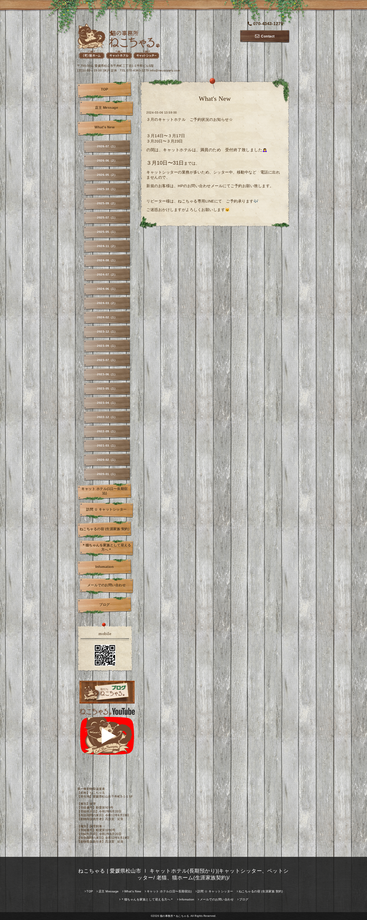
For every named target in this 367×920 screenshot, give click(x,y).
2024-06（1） (107, 289)
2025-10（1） (107, 189)
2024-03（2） (107, 303)
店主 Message (106, 108)
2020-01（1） (107, 474)
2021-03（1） (107, 445)
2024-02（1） (107, 317)
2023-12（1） (107, 331)
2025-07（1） (107, 217)
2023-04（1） (107, 402)
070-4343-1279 (268, 23)
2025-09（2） (107, 203)
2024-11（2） (107, 246)
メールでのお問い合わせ (106, 585)
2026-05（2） (107, 175)
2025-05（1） (107, 232)
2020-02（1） (107, 459)
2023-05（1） (107, 388)
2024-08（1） (107, 260)
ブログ (104, 605)
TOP (104, 89)
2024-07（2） (107, 274)
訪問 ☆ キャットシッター (106, 509)
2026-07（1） (107, 146)
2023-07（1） (107, 360)
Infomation (104, 567)
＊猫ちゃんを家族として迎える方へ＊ (106, 547)
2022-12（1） (107, 417)
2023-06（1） (107, 374)
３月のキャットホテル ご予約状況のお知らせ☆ (189, 119)
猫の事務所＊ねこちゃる (174, 915)
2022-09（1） (107, 431)
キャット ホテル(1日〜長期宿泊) (104, 491)
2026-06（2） (107, 160)
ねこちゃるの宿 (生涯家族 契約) (105, 529)
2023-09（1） (107, 345)
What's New (104, 127)
